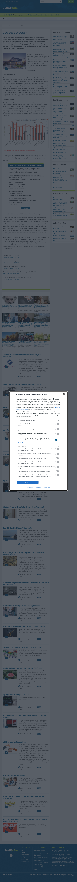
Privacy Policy (47, 487)
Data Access (38, 487)
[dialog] (38, 441)
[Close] (64, 394)
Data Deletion (30, 487)
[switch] (57, 424)
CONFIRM (27, 482)
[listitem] (38, 420)
